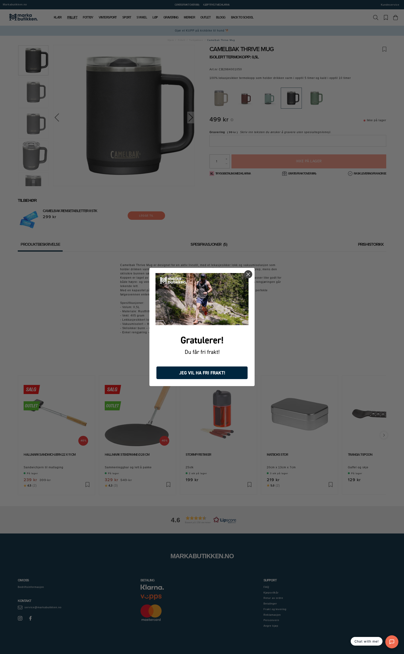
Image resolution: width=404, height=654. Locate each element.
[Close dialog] (248, 274)
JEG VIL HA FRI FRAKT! (202, 373)
